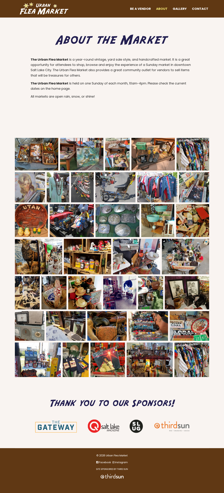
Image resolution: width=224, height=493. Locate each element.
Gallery (180, 8)
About (161, 8)
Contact (200, 8)
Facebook (104, 462)
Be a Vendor (140, 8)
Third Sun (122, 469)
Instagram (121, 462)
